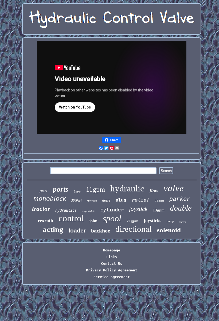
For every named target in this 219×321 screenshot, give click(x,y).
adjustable (88, 210)
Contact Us (111, 264)
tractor (41, 208)
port (44, 190)
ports (60, 189)
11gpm (95, 189)
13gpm (159, 210)
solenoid (169, 230)
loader (77, 230)
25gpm (159, 201)
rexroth (45, 220)
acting (53, 229)
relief (140, 200)
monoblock (49, 198)
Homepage (111, 250)
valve (173, 188)
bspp (77, 191)
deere (106, 200)
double (180, 207)
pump (170, 221)
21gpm (132, 221)
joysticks (152, 220)
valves (182, 221)
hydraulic (127, 188)
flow (154, 190)
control (71, 218)
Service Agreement (111, 277)
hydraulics (66, 210)
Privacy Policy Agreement (111, 270)
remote (92, 200)
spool (112, 218)
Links (111, 257)
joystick (138, 209)
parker (179, 199)
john (93, 221)
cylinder (112, 209)
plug (121, 200)
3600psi (76, 200)
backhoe (100, 231)
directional (133, 229)
